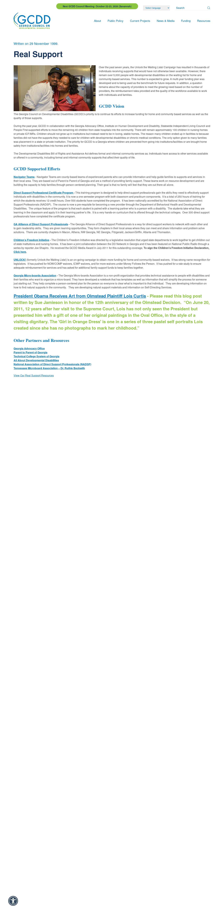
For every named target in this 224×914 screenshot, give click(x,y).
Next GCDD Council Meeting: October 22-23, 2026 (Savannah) (97, 6)
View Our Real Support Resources (34, 375)
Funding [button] (186, 21)
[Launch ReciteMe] (13, 901)
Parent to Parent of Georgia (30, 352)
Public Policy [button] (115, 21)
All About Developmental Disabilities (36, 360)
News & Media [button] (165, 21)
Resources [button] (203, 21)
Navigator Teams (24, 177)
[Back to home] (33, 20)
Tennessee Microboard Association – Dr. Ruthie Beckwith (49, 368)
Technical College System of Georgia (36, 356)
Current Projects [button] (140, 21)
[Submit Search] (208, 7)
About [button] (97, 21)
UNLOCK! (20, 260)
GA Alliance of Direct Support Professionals (41, 224)
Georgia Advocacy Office (29, 348)
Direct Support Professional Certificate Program (44, 192)
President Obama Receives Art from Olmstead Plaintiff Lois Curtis (80, 296)
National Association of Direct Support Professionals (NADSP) (52, 364)
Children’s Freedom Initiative (31, 240)
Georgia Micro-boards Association (35, 275)
